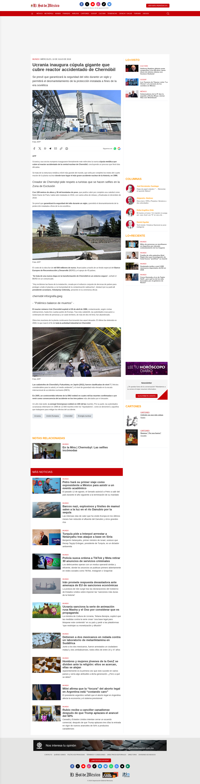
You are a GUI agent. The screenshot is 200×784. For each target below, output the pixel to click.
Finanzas (66, 13)
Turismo (137, 13)
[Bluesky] (109, 4)
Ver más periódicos (157, 6)
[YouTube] (93, 4)
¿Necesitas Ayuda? (100, 760)
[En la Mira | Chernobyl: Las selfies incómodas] (46, 451)
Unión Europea (52, 416)
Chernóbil (68, 416)
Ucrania (37, 416)
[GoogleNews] (117, 766)
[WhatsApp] (45, 148)
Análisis (75, 13)
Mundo (58, 13)
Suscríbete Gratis (147, 396)
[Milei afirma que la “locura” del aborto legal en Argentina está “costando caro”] (46, 693)
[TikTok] (104, 4)
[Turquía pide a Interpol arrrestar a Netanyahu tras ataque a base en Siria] (46, 540)
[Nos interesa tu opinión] (100, 745)
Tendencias (112, 13)
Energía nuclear (84, 416)
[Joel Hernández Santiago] (130, 188)
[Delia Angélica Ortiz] (130, 212)
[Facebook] (82, 4)
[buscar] (168, 13)
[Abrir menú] (32, 13)
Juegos (146, 13)
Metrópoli (48, 13)
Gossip (94, 13)
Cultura (102, 13)
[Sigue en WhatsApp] (115, 148)
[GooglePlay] (128, 766)
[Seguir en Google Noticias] (119, 148)
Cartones (85, 13)
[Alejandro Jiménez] (130, 200)
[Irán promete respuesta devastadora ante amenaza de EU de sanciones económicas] (46, 589)
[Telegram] (50, 148)
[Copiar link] (61, 148)
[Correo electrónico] (55, 148)
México (40, 13)
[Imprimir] (67, 148)
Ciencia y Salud (125, 13)
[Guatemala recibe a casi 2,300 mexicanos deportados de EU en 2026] (132, 267)
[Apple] (122, 766)
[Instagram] (98, 4)
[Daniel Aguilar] (130, 224)
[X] (87, 4)
